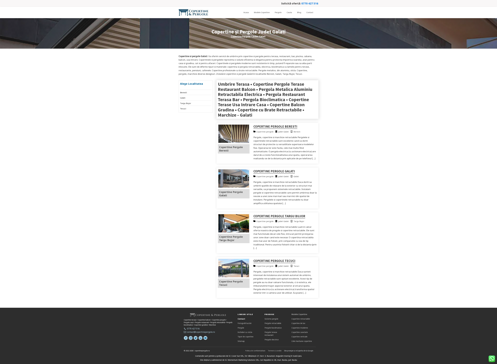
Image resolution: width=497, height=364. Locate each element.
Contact (309, 12)
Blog (299, 12)
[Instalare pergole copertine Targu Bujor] (234, 232)
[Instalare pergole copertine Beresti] (234, 142)
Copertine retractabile (300, 319)
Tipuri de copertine (245, 336)
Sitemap (241, 341)
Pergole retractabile (273, 323)
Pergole (278, 12)
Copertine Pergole (240, 36)
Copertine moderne (299, 328)
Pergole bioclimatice (273, 328)
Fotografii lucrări (244, 323)
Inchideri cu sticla (245, 332)
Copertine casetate (299, 332)
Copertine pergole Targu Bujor (279, 216)
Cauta (289, 12)
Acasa (246, 12)
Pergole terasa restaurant (271, 333)
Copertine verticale (299, 336)
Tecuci (183, 109)
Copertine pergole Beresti (275, 126)
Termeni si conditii (275, 351)
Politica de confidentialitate (255, 351)
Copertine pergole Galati (274, 171)
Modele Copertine (262, 12)
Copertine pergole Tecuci (274, 261)
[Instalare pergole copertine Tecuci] (234, 276)
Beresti (183, 93)
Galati (182, 98)
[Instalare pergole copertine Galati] (234, 187)
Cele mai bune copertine (301, 341)
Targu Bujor (185, 103)
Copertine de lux (298, 323)
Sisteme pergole (271, 319)
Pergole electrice (272, 339)
